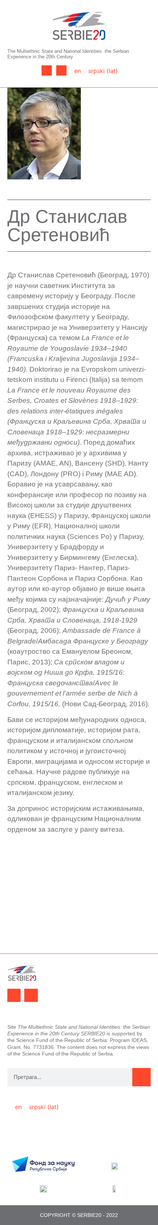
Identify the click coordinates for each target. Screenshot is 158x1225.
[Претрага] (141, 1077)
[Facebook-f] (47, 70)
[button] (22, 70)
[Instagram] (61, 70)
